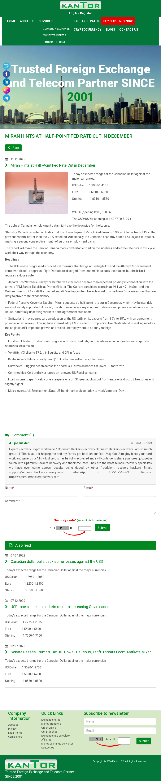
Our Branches (49, 731)
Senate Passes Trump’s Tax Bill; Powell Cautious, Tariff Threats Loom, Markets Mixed (81, 652)
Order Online (48, 727)
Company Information (19, 716)
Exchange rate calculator (55, 735)
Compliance (15, 736)
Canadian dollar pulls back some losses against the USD (56, 561)
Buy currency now (117, 21)
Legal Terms (15, 732)
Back (15, 147)
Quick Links (52, 713)
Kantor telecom (54, 42)
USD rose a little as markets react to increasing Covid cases (59, 607)
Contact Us (128, 29)
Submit (102, 527)
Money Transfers (54, 35)
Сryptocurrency (87, 29)
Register (86, 13)
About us (27, 21)
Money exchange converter (57, 743)
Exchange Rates (86, 21)
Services (46, 21)
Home (11, 21)
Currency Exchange (56, 28)
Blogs (110, 29)
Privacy (12, 728)
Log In (73, 13)
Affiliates (46, 739)
